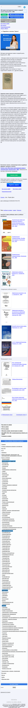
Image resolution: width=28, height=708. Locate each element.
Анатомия (4, 486)
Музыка (4, 507)
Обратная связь (5, 679)
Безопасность (5, 665)
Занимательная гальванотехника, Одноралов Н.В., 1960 (19, 256)
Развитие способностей (8, 643)
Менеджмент (5, 592)
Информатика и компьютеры (9, 469)
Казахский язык (6, 559)
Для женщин (5, 639)
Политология (5, 474)
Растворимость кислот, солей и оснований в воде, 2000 (19, 389)
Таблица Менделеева (17, 379)
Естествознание (6, 517)
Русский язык (5, 464)
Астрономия (5, 503)
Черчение (4, 496)
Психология (5, 498)
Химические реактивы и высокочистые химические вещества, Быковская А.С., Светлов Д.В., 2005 (18, 313)
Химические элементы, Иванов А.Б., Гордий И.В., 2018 (18, 273)
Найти (2, 677)
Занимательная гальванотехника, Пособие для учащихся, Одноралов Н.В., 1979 (18, 239)
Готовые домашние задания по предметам (11, 446)
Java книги (4, 636)
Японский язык (6, 571)
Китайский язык (6, 576)
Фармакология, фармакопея (9, 614)
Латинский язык (6, 541)
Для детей (4, 476)
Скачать (4, 14)
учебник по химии (7, 210)
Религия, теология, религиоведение (11, 510)
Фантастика (5, 653)
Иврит (3, 575)
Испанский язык (6, 536)
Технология (5, 479)
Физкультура (5, 505)
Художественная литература (9, 490)
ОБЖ (3, 493)
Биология (4, 473)
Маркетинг (4, 593)
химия (14, 210)
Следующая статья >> (21, 414)
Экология (4, 508)
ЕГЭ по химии (5, 428)
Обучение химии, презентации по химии (12, 430)
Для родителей (6, 524)
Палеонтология (6, 513)
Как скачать (3, 25)
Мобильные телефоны (7, 622)
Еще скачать (4, 17)
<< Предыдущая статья (6, 414)
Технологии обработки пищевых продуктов (12, 627)
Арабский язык (5, 556)
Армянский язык (6, 546)
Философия (5, 500)
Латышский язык (6, 563)
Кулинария (4, 666)
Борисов (19, 210)
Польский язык (5, 564)
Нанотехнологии (6, 615)
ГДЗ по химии (5, 426)
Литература (5, 466)
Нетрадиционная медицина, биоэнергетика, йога (14, 651)
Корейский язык (6, 551)
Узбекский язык (6, 549)
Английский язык (6, 532)
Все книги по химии (6, 424)
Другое (3, 675)
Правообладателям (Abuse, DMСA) (5, 27)
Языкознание (5, 580)
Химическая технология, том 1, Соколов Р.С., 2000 (19, 293)
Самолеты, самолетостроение (9, 619)
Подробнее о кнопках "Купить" (11, 31)
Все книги (3, 673)
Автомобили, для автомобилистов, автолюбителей (14, 617)
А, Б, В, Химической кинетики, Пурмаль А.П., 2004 (19, 343)
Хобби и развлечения (7, 610)
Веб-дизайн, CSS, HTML (8, 656)
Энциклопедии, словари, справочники (10, 671)
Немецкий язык (6, 537)
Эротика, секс (5, 661)
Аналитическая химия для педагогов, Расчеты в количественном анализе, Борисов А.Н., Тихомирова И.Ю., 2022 (18, 223)
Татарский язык (6, 547)
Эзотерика (4, 607)
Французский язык (6, 534)
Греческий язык (6, 561)
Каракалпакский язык (7, 587)
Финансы (4, 597)
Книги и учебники (5, 457)
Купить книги (14, 185)
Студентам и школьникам (8, 520)
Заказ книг (4, 634)
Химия (3, 471)
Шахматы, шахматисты (7, 644)
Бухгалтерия (5, 598)
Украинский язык (6, 542)
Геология (4, 632)
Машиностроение (6, 638)
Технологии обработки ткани (9, 626)
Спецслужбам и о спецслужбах (9, 649)
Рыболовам (5, 660)
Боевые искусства (6, 668)
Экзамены (3, 452)
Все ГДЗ (3, 448)
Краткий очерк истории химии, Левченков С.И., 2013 (19, 327)
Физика (4, 468)
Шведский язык (6, 570)
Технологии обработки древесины (10, 629)
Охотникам (5, 621)
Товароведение (6, 604)
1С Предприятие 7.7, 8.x (8, 655)
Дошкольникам (6, 459)
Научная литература (7, 525)
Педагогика (5, 483)
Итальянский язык (6, 539)
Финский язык (5, 578)
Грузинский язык (6, 581)
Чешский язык (5, 568)
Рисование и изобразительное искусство (12, 527)
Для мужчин (5, 658)
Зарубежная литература (8, 519)
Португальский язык (7, 566)
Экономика (5, 595)
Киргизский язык (6, 583)
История (4, 495)
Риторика (4, 491)
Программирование (7, 646)
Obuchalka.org (7, 704)
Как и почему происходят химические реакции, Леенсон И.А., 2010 (19, 399)
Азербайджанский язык (8, 554)
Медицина (4, 648)
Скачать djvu (14, 175)
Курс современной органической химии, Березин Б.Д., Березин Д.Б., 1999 (19, 364)
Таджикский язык (6, 588)
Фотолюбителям (6, 609)
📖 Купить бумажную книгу (16, 14)
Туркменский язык (6, 585)
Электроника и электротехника (9, 612)
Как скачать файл (6, 189)
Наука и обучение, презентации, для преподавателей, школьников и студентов (11, 455)
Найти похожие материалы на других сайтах (8, 20)
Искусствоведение (6, 478)
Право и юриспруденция (8, 502)
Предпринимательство (7, 602)
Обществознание (6, 512)
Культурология (5, 522)
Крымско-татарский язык (8, 553)
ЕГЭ (2, 450)
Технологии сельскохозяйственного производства (14, 631)
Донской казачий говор (7, 573)
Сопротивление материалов (9, 529)
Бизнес (4, 600)
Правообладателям (6, 191)
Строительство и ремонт (8, 624)
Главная (3, 444)
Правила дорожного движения (9, 485)
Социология (5, 481)
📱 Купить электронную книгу (16, 17)
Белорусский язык (6, 544)
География (5, 515)
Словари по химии (6, 436)
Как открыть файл (5, 23)
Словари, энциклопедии (8, 663)
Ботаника (4, 488)
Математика (5, 462)
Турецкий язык (5, 558)
